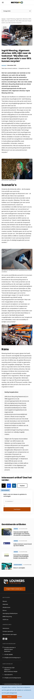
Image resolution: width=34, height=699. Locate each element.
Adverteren (6, 628)
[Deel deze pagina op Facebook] (9, 486)
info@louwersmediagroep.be (12, 677)
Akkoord (9, 696)
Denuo (4, 610)
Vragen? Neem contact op (13, 589)
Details (20, 696)
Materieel (5, 604)
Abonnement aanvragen (10, 634)
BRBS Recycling (7, 616)
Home (3, 19)
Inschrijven (17, 509)
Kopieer (22, 485)
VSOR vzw (5, 619)
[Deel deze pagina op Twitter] (4, 486)
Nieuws (4, 65)
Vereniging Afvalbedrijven (10, 613)
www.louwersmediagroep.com (13, 684)
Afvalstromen (6, 607)
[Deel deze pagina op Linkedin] (14, 486)
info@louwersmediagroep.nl (12, 657)
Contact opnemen (8, 631)
